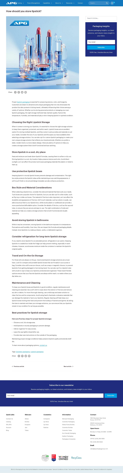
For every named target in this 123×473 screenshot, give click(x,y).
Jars (26, 427)
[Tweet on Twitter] (22, 92)
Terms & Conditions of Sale (60, 469)
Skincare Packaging (68, 419)
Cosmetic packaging (23, 352)
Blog (7, 430)
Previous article (19, 366)
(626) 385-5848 (98, 442)
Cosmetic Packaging (68, 421)
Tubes (26, 430)
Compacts (46, 419)
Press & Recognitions (33, 3)
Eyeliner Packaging (67, 436)
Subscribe (101, 47)
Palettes (45, 427)
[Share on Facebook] (15, 92)
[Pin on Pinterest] (18, 92)
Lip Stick (46, 424)
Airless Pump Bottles (68, 424)
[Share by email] (25, 92)
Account (8, 427)
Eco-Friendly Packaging (69, 433)
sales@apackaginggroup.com (99, 449)
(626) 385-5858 (100, 438)
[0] (116, 2)
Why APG (9, 424)
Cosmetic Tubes (67, 430)
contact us (43, 345)
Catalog (19, 3)
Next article (67, 366)
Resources (69, 3)
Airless (27, 419)
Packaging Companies (68, 439)
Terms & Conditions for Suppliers (103, 469)
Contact (80, 3)
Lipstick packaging (37, 352)
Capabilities (46, 3)
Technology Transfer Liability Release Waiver (80, 469)
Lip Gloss (46, 421)
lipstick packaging (23, 102)
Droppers (27, 424)
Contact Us (9, 419)
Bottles (27, 421)
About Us (58, 3)
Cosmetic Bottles (67, 427)
